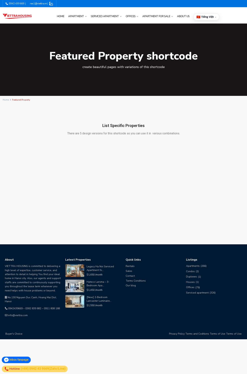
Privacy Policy (177, 333)
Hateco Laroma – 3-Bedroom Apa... (98, 283)
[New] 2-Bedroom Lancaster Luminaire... (99, 299)
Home (60, 16)
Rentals (130, 266)
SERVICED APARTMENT (105, 16)
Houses (190, 282)
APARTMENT (76, 16)
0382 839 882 (33, 308)
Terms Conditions (136, 280)
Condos (190, 271)
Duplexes (191, 276)
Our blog (131, 285)
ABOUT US (183, 16)
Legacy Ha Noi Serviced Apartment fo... (100, 268)
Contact (130, 276)
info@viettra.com (18, 315)
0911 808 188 (52, 308)
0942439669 (15, 308)
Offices (190, 287)
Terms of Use (217, 333)
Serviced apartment (197, 292)
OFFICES (130, 16)
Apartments (193, 266)
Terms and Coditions (197, 333)
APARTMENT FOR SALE (156, 16)
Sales (129, 271)
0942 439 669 (16, 3)
